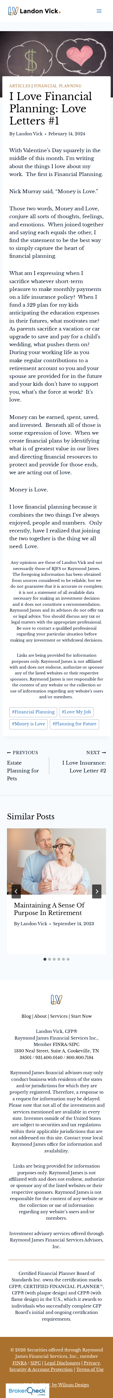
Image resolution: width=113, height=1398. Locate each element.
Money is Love (28, 724)
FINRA (60, 1044)
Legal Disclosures (62, 1363)
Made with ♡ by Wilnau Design (56, 1385)
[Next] (96, 891)
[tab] (44, 959)
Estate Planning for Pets (23, 766)
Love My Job (76, 712)
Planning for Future (74, 724)
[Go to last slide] (16, 891)
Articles (20, 86)
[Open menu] (99, 10)
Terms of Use (90, 1369)
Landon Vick (29, 134)
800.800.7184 (79, 1057)
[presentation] (56, 861)
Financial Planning (58, 86)
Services (59, 1016)
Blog (26, 1016)
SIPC (74, 1044)
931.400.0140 (49, 1057)
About (40, 1016)
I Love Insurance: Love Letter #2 (84, 762)
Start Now (81, 1016)
